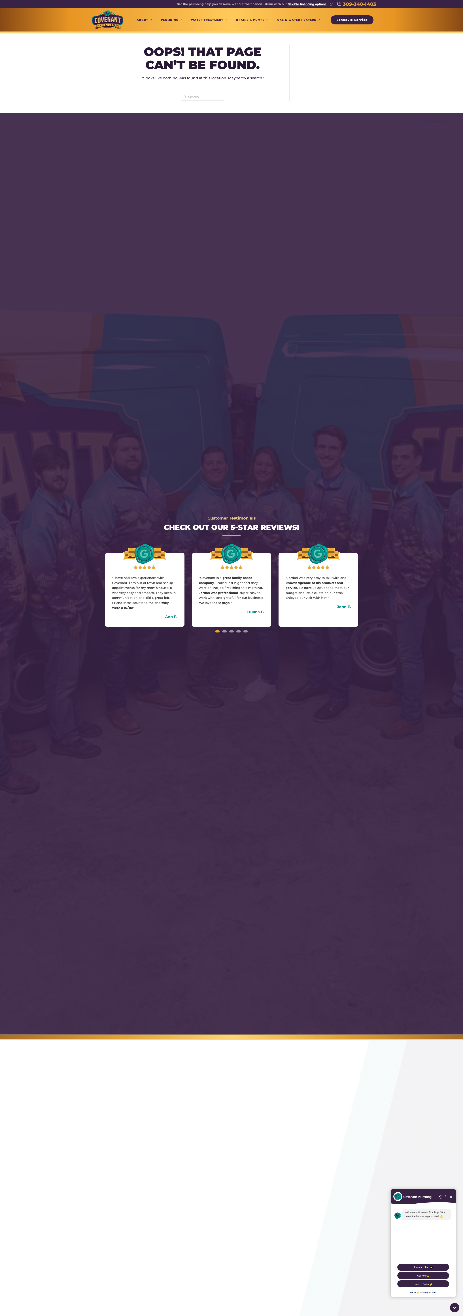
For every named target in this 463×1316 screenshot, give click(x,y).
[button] (98, 588)
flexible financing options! (307, 4)
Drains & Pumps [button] (250, 20)
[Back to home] (107, 19)
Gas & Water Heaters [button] (296, 20)
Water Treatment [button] (207, 20)
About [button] (142, 20)
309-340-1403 (359, 4)
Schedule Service (352, 20)
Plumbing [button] (170, 20)
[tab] (217, 631)
